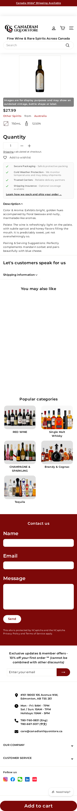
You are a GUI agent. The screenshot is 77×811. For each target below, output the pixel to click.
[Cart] (62, 28)
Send (12, 619)
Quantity (14, 137)
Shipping (8, 151)
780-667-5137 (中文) (34, 724)
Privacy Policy (11, 633)
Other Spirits (12, 116)
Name (10, 533)
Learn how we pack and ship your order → (34, 194)
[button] (17, 157)
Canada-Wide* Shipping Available (38, 2)
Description (11, 204)
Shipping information (19, 274)
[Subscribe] (63, 672)
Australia (40, 116)
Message (14, 578)
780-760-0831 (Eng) (34, 720)
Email (10, 556)
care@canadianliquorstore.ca (41, 731)
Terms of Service (35, 633)
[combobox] (38, 45)
